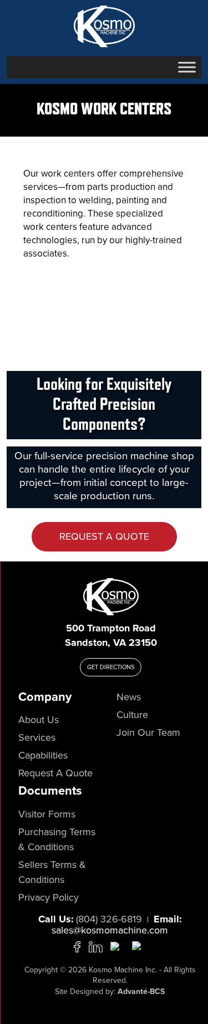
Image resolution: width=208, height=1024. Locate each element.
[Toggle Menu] (187, 67)
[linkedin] (96, 945)
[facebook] (77, 945)
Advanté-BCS (141, 991)
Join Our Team (148, 732)
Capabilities (43, 755)
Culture (132, 714)
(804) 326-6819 (109, 919)
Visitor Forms (46, 814)
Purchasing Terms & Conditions (56, 839)
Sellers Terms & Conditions (52, 872)
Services (36, 737)
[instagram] (139, 945)
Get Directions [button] (110, 666)
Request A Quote (104, 536)
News (128, 697)
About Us (38, 719)
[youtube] (117, 945)
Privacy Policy (48, 897)
